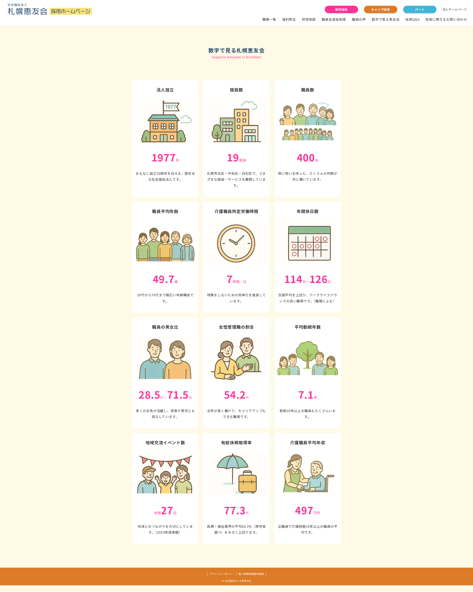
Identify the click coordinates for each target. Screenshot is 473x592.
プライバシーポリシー (222, 574)
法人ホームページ (454, 9)
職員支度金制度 (334, 19)
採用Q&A (412, 19)
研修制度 (309, 19)
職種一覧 (269, 19)
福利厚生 (289, 19)
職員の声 (359, 19)
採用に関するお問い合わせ (446, 19)
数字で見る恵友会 (385, 19)
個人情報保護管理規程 (251, 574)
